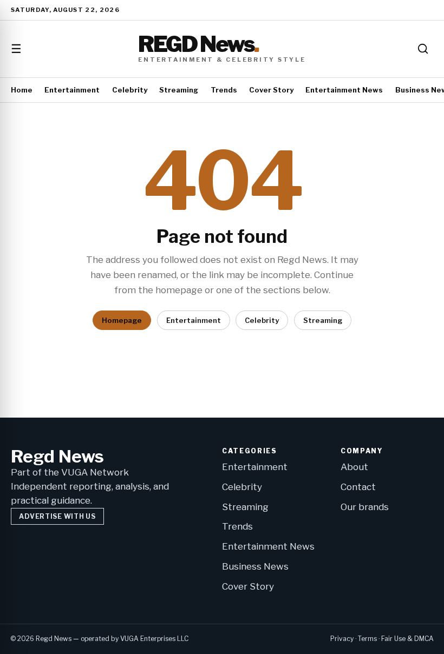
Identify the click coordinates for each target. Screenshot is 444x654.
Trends (224, 89)
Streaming (178, 89)
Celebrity (129, 89)
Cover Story (271, 89)
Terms (367, 639)
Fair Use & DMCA (407, 639)
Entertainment (72, 89)
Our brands (365, 506)
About (354, 466)
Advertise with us (57, 516)
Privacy (342, 639)
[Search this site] (423, 48)
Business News (255, 566)
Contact (358, 486)
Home (21, 89)
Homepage (122, 320)
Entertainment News (344, 89)
